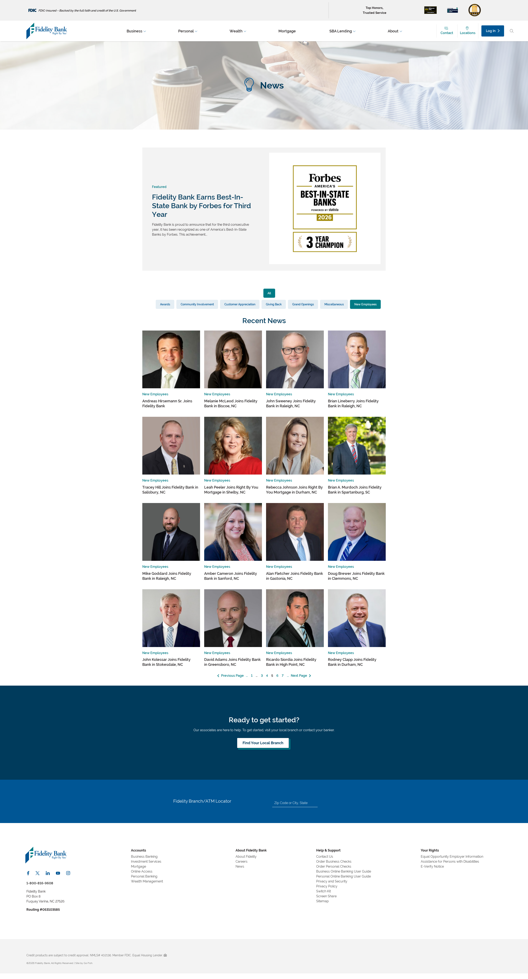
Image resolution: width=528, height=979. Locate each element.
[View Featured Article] (325, 263)
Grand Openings (303, 304)
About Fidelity (246, 857)
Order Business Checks (333, 861)
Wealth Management (147, 881)
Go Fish (88, 963)
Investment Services (146, 861)
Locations (467, 33)
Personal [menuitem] (186, 31)
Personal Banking (144, 876)
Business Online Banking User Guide (343, 871)
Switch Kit (323, 891)
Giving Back (274, 304)
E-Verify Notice (432, 866)
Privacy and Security (331, 881)
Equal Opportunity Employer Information (452, 857)
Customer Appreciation (239, 304)
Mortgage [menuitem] (287, 31)
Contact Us (324, 857)
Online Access (141, 871)
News (240, 866)
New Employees (365, 304)
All (269, 293)
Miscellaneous (334, 304)
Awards (165, 304)
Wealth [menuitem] (236, 31)
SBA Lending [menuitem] (340, 31)
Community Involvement (197, 304)
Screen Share (326, 896)
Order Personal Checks (333, 866)
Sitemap (322, 901)
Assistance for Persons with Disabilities (450, 861)
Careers (242, 861)
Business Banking (144, 857)
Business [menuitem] (134, 31)
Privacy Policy (326, 886)
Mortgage (138, 866)
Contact (447, 33)
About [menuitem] (393, 31)
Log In (491, 31)
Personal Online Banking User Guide (343, 876)
